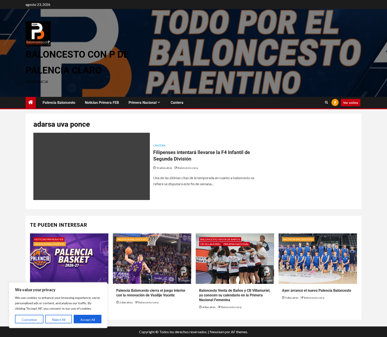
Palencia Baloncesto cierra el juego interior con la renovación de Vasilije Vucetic (150, 292)
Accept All (87, 320)
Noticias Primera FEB (102, 102)
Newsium (217, 332)
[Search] (326, 102)
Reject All (58, 320)
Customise (29, 320)
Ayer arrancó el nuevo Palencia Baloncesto (316, 290)
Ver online (350, 102)
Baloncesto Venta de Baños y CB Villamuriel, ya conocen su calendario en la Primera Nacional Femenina (234, 295)
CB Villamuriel (210, 244)
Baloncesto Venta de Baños (220, 239)
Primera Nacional (143, 102)
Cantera (177, 102)
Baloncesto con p (188, 168)
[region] (58, 305)
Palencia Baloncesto (59, 102)
